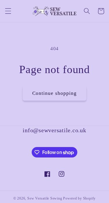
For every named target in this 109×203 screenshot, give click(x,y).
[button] (8, 11)
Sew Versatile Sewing (44, 198)
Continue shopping (54, 93)
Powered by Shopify (79, 198)
